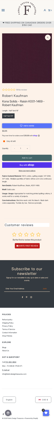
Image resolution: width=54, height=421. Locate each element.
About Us (5, 351)
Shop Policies (7, 336)
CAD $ (45, 400)
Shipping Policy (8, 323)
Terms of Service (8, 329)
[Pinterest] (26, 297)
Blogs (4, 347)
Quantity (5, 148)
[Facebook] (22, 297)
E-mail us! (5, 370)
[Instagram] (31, 297)
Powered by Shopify (31, 418)
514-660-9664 (10, 362)
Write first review (28, 246)
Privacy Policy (7, 326)
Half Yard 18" (8, 116)
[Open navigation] (9, 10)
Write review (21, 89)
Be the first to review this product (27, 239)
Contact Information (9, 333)
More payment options (27, 171)
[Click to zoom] (48, 37)
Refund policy (7, 320)
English (9, 400)
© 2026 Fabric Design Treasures (13, 418)
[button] (27, 125)
